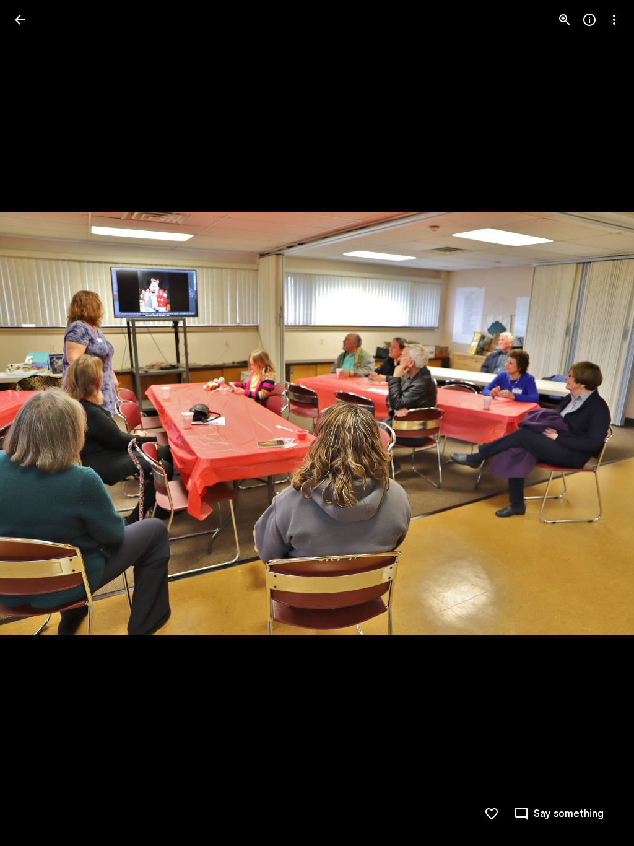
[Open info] (589, 19)
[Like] (491, 813)
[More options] (614, 19)
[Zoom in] (564, 19)
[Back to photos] (20, 20)
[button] (34, 423)
